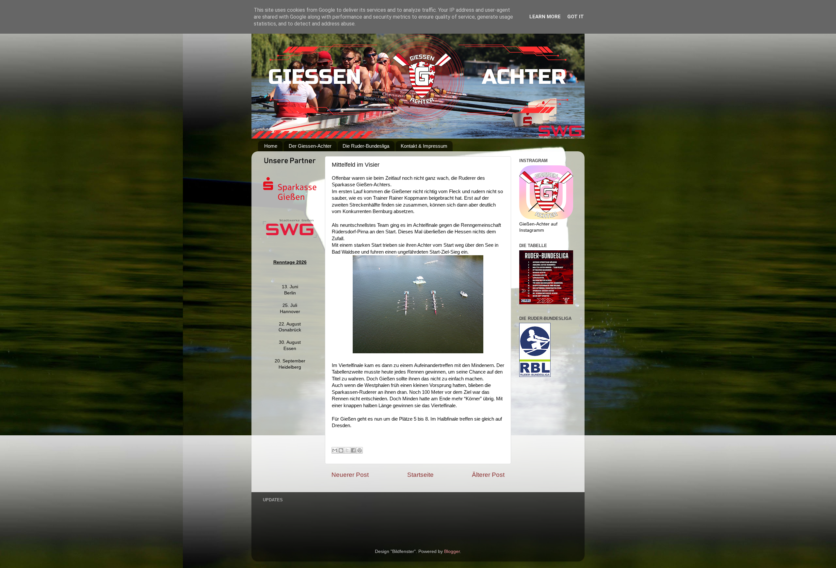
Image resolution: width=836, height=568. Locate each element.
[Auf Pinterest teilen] (359, 450)
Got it (575, 17)
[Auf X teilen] (347, 450)
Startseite (420, 474)
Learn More (545, 17)
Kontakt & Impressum (424, 146)
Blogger (452, 551)
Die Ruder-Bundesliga (366, 146)
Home (270, 146)
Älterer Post (488, 474)
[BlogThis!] (341, 450)
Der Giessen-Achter (310, 146)
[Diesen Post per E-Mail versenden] (334, 450)
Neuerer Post (350, 474)
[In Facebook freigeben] (353, 450)
